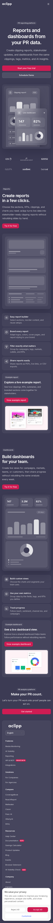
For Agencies (11, 782)
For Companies (11, 777)
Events (8, 860)
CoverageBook (11, 795)
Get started (26, 711)
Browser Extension (13, 865)
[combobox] (14, 732)
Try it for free (10, 226)
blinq (7, 824)
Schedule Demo (26, 75)
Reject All (15, 909)
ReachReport (10, 799)
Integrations (10, 765)
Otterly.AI (9, 819)
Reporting (9, 756)
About (7, 882)
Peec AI (8, 814)
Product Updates (12, 850)
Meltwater (9, 804)
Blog (7, 855)
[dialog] (26, 904)
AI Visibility (9, 751)
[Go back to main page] (7, 4)
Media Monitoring (12, 746)
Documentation (11, 841)
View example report (16, 400)
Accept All (37, 909)
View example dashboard (19, 644)
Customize (26, 916)
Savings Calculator (13, 845)
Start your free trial (26, 68)
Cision (8, 809)
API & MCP (9, 760)
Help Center (10, 836)
